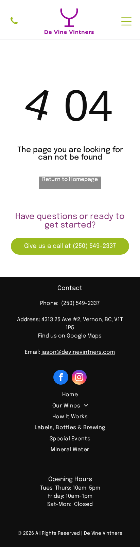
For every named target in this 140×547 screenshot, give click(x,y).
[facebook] (60, 378)
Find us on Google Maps (70, 336)
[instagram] (79, 378)
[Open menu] (126, 21)
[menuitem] (70, 395)
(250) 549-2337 (80, 303)
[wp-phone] (14, 25)
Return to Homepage (70, 179)
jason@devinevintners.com (78, 352)
